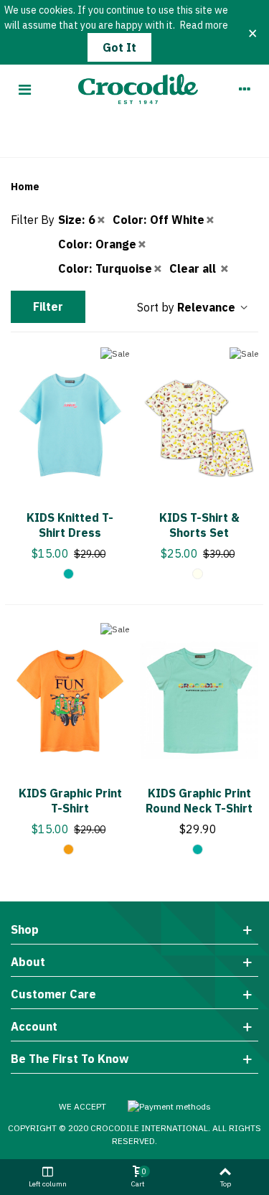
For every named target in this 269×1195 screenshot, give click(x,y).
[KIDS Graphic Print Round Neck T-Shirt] (199, 700)
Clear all (194, 268)
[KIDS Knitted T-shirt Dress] (70, 425)
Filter (48, 306)
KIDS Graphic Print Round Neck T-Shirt (199, 800)
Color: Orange (97, 244)
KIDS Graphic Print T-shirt (70, 800)
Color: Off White (158, 219)
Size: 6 (76, 219)
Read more (204, 25)
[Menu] (24, 89)
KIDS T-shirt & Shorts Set (199, 525)
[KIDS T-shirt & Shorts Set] (199, 425)
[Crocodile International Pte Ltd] (134, 89)
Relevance (207, 307)
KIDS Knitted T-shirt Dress (70, 525)
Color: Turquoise (105, 268)
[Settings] (244, 89)
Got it (119, 47)
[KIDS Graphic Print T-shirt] (70, 700)
